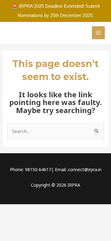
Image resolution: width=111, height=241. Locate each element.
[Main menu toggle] (98, 33)
